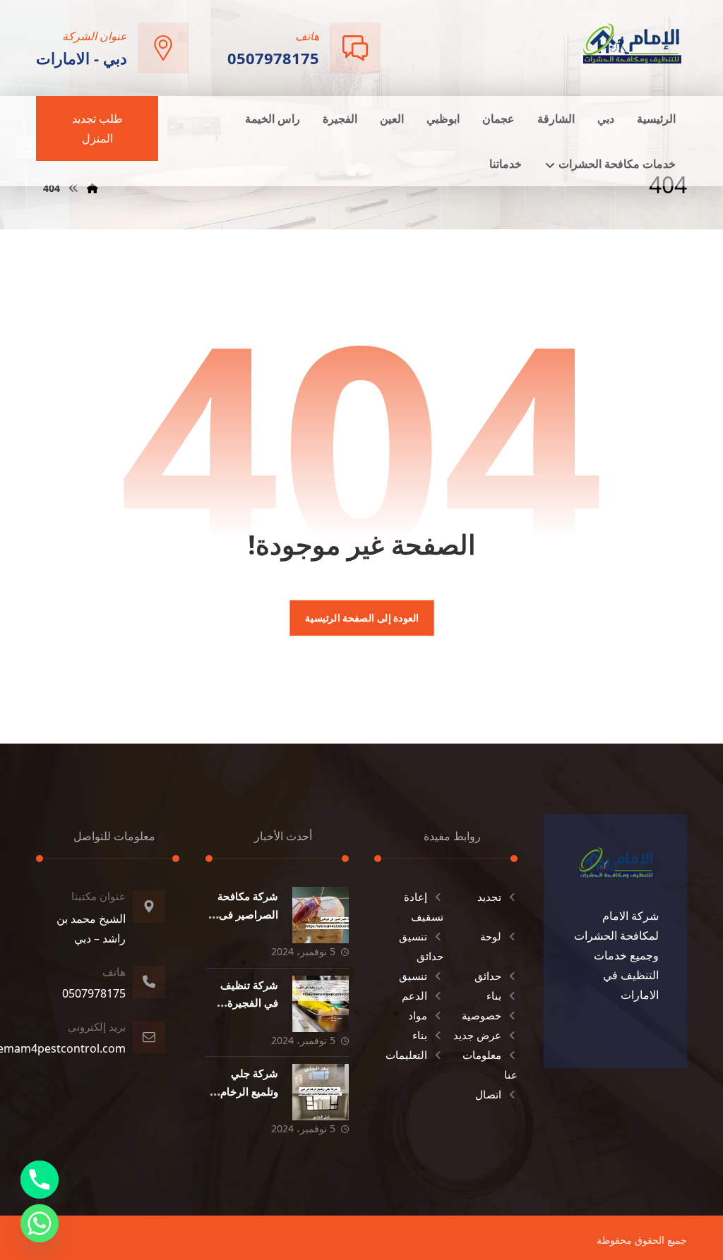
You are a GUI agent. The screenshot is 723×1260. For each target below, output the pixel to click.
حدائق (487, 976)
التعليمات (406, 1055)
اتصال (488, 1094)
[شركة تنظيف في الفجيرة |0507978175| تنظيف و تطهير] (320, 1004)
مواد (417, 1015)
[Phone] (39, 1180)
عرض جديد (477, 1035)
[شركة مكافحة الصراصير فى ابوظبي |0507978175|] (320, 915)
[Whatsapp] (39, 1223)
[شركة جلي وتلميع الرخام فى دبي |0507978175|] (320, 1092)
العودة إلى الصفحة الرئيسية (361, 618)
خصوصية (481, 1015)
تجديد (489, 897)
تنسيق (413, 976)
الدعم (414, 995)
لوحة (490, 936)
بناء (493, 995)
